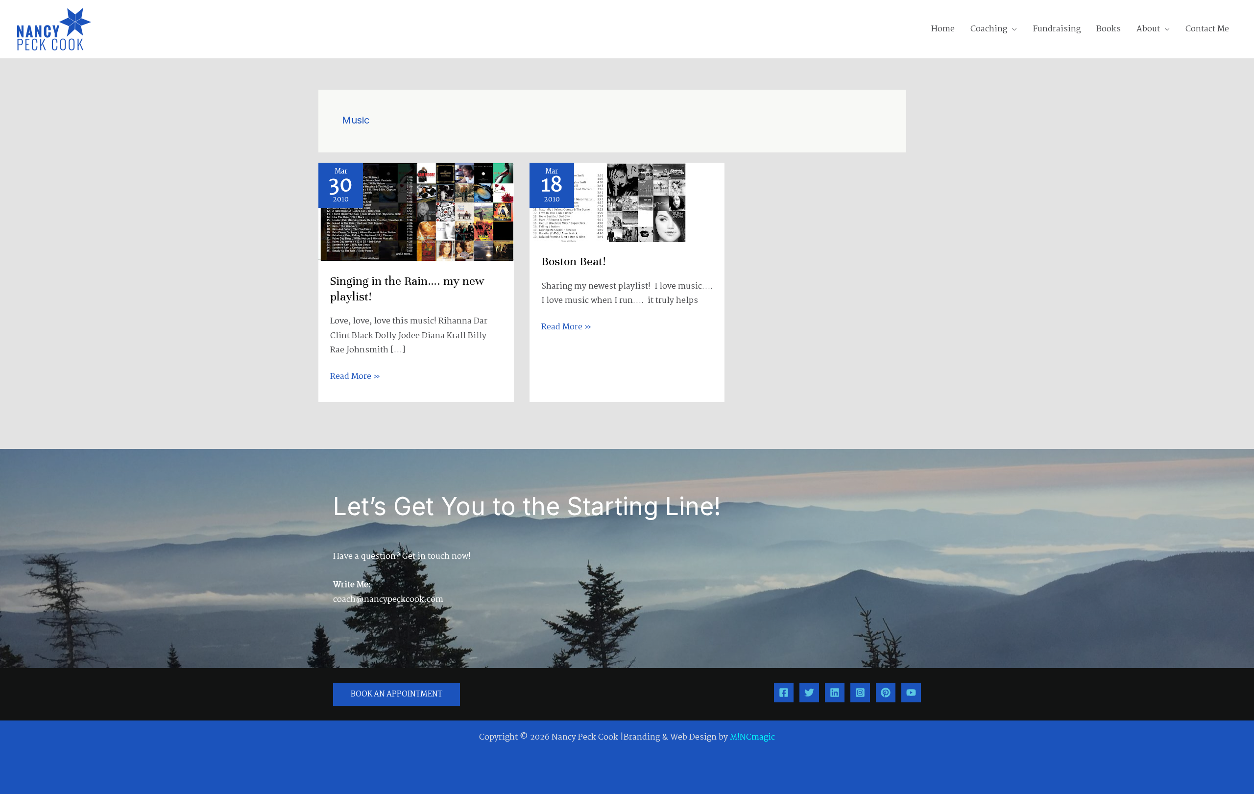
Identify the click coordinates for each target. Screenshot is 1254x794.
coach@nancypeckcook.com (388, 599)
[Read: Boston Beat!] (608, 202)
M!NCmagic (752, 737)
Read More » (355, 376)
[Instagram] (860, 692)
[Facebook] (784, 692)
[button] (1012, 29)
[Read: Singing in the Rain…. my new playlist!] (416, 212)
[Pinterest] (885, 692)
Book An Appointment (396, 694)
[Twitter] (809, 692)
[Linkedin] (834, 692)
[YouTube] (911, 692)
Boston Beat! (573, 261)
